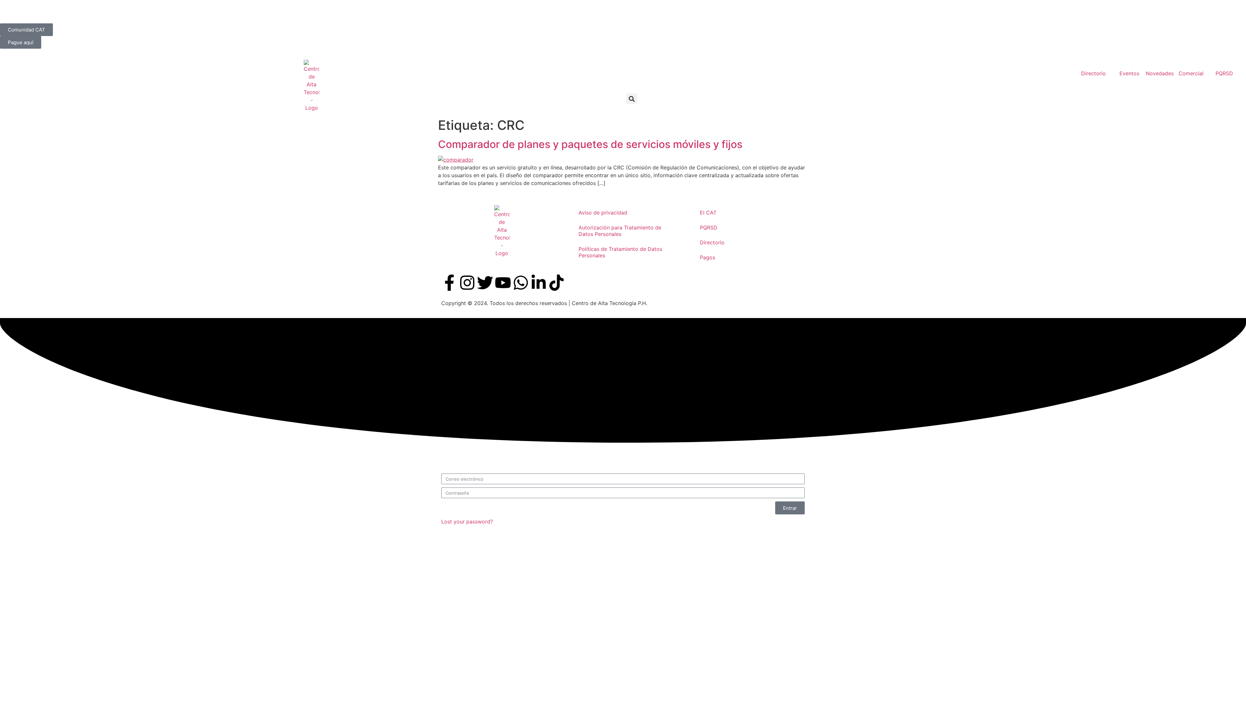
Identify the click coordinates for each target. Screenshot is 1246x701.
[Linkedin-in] (539, 283)
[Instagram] (467, 283)
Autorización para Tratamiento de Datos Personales (620, 230)
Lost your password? (467, 521)
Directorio (712, 242)
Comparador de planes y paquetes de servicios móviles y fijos (590, 144)
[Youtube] (503, 283)
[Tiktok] (556, 283)
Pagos (707, 257)
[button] (631, 98)
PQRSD (708, 227)
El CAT (708, 212)
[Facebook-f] (449, 283)
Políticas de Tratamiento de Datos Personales (620, 252)
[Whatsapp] (521, 283)
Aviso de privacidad (603, 212)
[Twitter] (485, 283)
